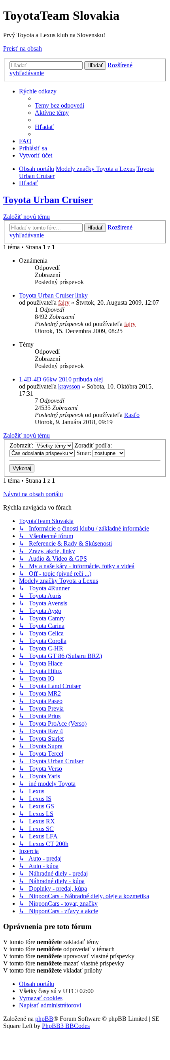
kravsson (69, 386)
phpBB (44, 1018)
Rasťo (132, 414)
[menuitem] (59, 105)
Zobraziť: (22, 445)
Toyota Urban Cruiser (48, 200)
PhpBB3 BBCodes (66, 1025)
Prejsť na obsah (22, 48)
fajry (64, 302)
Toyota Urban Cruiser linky (53, 295)
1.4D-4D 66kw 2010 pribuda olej (61, 379)
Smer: (84, 452)
